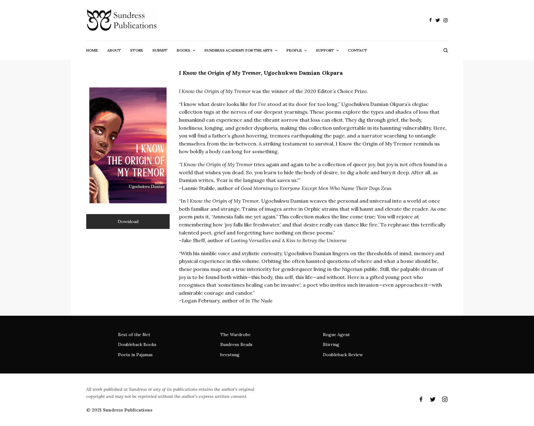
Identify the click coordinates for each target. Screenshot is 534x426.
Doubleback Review (343, 354)
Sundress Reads (236, 344)
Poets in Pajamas (135, 354)
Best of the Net (134, 334)
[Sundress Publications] (121, 20)
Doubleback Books (137, 344)
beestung (229, 354)
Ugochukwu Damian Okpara (303, 72)
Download (128, 221)
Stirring (331, 344)
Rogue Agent (336, 334)
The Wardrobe (235, 334)
